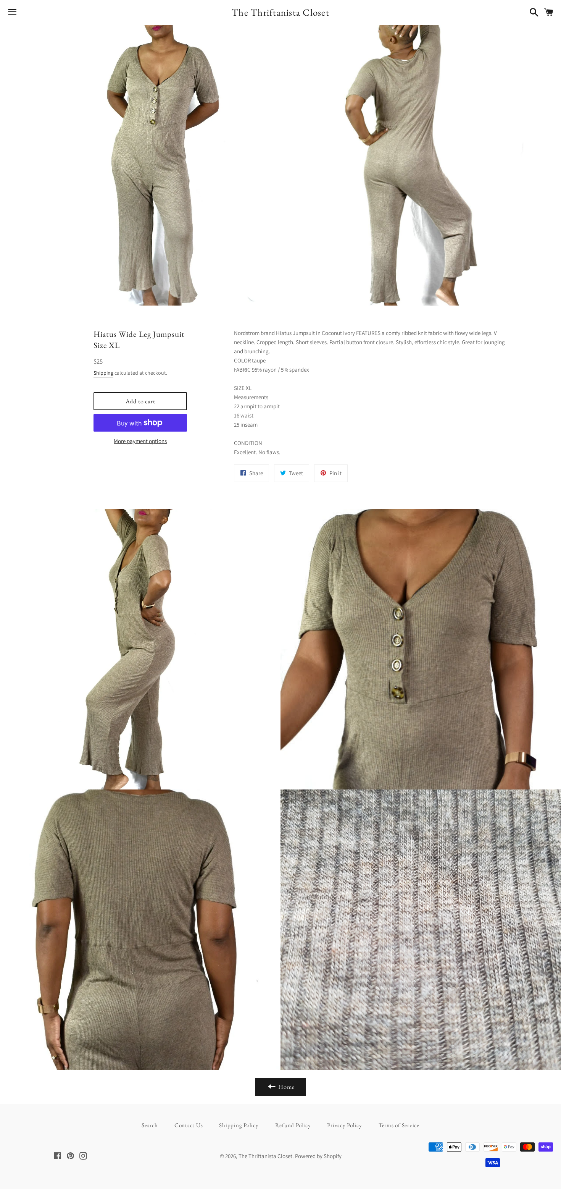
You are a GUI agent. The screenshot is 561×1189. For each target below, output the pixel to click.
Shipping (103, 372)
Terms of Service (399, 1125)
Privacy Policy (344, 1125)
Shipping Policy (238, 1125)
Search (150, 1125)
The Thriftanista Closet (280, 12)
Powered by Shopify (318, 1156)
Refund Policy (293, 1125)
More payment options (140, 441)
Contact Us (188, 1125)
